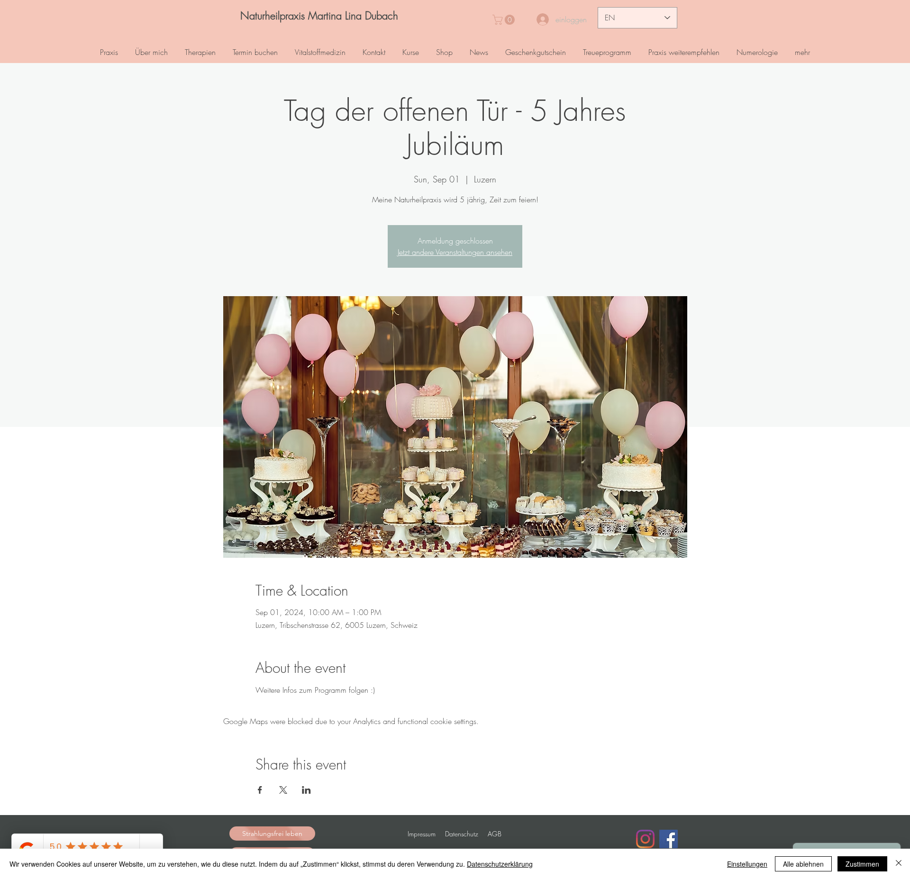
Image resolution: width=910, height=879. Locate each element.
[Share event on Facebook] (259, 790)
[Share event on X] (283, 790)
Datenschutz (461, 833)
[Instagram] (645, 839)
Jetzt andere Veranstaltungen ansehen (455, 252)
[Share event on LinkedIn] (306, 790)
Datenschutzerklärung (500, 864)
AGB (494, 833)
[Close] (898, 863)
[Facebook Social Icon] (668, 839)
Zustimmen (862, 864)
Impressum (422, 833)
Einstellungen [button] (747, 864)
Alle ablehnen (803, 864)
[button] (504, 20)
